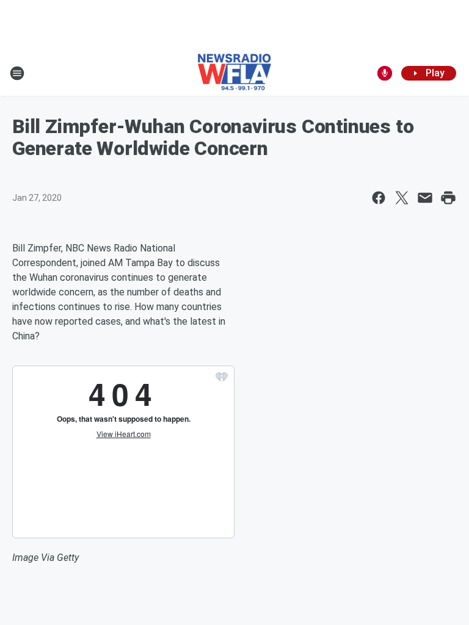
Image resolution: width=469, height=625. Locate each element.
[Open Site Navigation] (17, 73)
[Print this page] (448, 197)
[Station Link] (235, 73)
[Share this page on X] (401, 197)
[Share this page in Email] (425, 197)
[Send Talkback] (384, 73)
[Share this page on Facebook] (378, 197)
